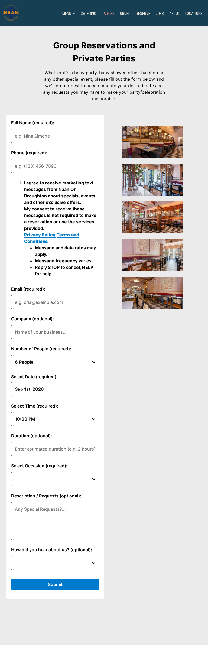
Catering (88, 13)
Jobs (160, 13)
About (174, 13)
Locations (194, 13)
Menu (67, 13)
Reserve (143, 13)
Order (125, 13)
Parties (108, 13)
